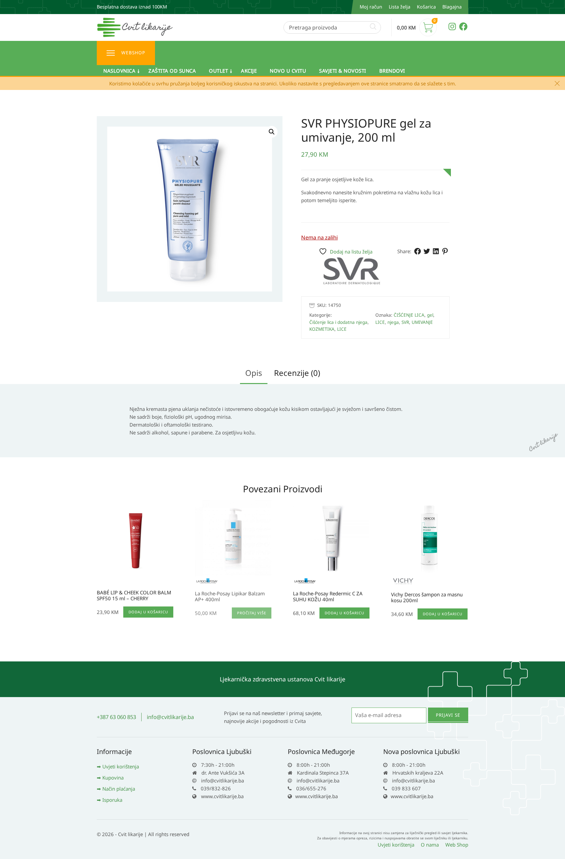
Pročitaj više (251, 612)
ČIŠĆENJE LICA (409, 315)
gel (430, 315)
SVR (405, 322)
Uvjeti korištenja (120, 766)
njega (393, 322)
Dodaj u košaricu (148, 611)
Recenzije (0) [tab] (297, 372)
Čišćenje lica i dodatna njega (338, 322)
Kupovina (113, 777)
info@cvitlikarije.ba (170, 717)
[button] (272, 132)
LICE (342, 329)
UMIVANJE (422, 322)
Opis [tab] (253, 372)
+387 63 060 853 (116, 717)
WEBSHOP (133, 53)
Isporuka (112, 800)
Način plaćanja (118, 788)
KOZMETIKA (321, 329)
